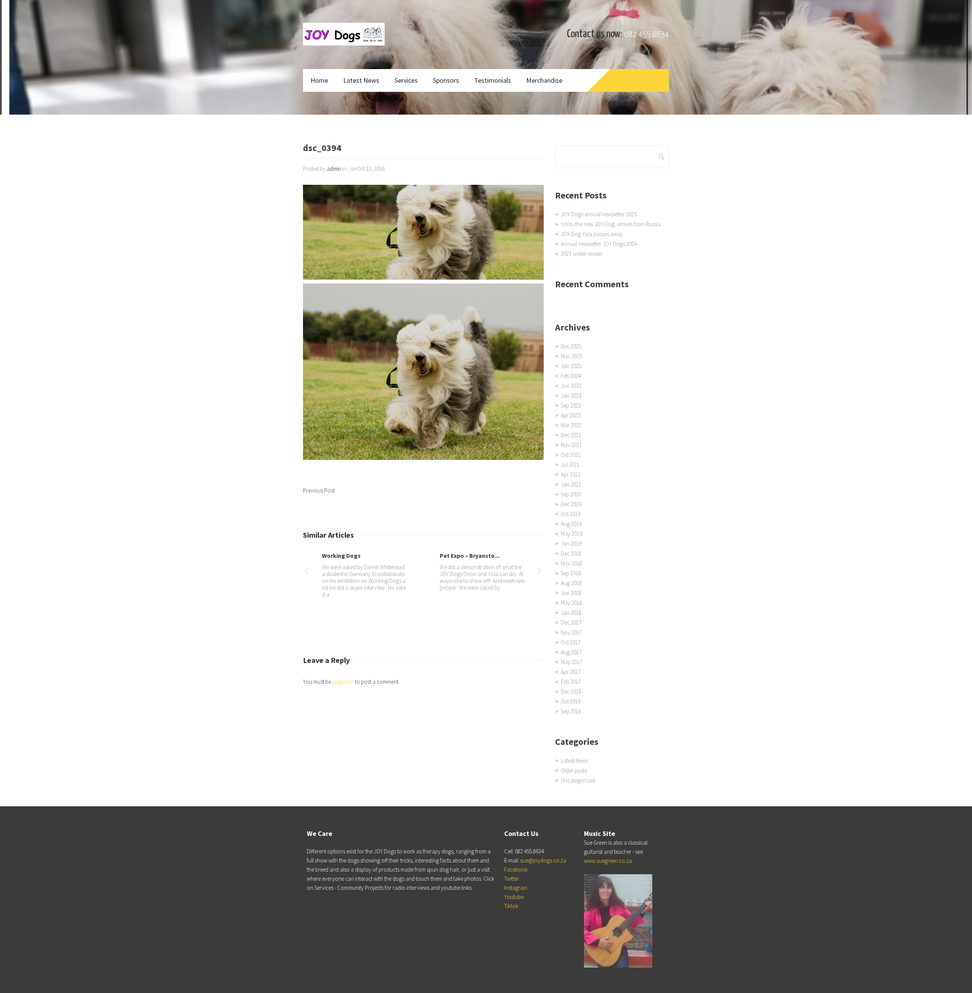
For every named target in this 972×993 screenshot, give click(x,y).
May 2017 (571, 662)
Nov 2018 (571, 563)
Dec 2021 (571, 435)
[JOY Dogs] (344, 34)
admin (334, 168)
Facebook (516, 869)
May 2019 (571, 533)
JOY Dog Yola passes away (592, 234)
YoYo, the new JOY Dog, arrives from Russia (611, 224)
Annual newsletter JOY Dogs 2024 (599, 243)
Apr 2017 (571, 671)
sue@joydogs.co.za (543, 860)
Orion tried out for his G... (356, 555)
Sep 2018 (571, 573)
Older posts (574, 770)
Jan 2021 (571, 484)
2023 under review (581, 253)
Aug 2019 (571, 523)
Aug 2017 (571, 652)
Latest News (361, 80)
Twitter (511, 878)
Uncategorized (578, 780)
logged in (343, 681)
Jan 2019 (571, 543)
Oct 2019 (571, 514)
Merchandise (544, 80)
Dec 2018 (571, 553)
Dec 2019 (571, 504)
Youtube (514, 896)
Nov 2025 (571, 356)
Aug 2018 (571, 583)
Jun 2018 (571, 592)
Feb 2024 (571, 375)
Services (406, 80)
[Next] (539, 572)
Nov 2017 (571, 632)
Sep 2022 (571, 405)
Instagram (515, 887)
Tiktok (511, 906)
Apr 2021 (571, 474)
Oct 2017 (571, 642)
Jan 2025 (571, 366)
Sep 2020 (571, 494)
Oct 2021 (571, 454)
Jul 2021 (570, 464)
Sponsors (446, 80)
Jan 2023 (571, 395)
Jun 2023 (571, 385)
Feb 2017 (571, 681)
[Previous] (307, 572)
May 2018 (571, 602)
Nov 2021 (571, 445)
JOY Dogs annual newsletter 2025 (599, 214)
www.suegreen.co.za (608, 860)
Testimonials (492, 80)
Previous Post (319, 490)
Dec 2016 (571, 691)
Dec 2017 (571, 622)
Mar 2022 (571, 425)
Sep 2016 (571, 711)
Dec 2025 (571, 346)
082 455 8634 (646, 34)
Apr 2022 (571, 415)
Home (319, 80)
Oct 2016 (571, 701)
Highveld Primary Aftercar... (477, 555)
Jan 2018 (571, 612)
